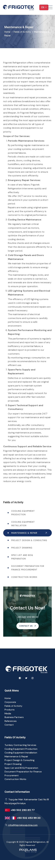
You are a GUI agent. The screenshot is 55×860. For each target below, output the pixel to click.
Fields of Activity (22, 31)
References (11, 721)
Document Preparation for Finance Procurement (27, 568)
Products (10, 709)
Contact (9, 724)
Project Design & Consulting (29, 540)
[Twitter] (26, 678)
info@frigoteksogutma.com (23, 825)
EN (43, 7)
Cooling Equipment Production (23, 513)
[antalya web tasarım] (27, 850)
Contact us (26, 626)
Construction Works (24, 577)
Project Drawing (21, 547)
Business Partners (14, 717)
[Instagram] (32, 678)
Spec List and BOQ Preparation (22, 557)
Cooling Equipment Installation (23, 524)
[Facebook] (19, 678)
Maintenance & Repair (24, 533)
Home (8, 698)
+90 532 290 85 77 (23, 810)
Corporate (10, 702)
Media (8, 713)
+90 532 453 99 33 (27, 617)
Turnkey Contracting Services (20, 745)
